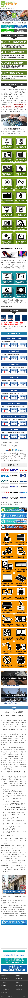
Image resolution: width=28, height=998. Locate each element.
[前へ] (2, 15)
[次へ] (25, 15)
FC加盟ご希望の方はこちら (9, 703)
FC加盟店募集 (5, 989)
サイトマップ (5, 992)
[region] (14, 15)
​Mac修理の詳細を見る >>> (8, 306)
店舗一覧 (4, 985)
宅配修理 (4, 982)
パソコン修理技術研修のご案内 (10, 685)
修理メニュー (5, 975)
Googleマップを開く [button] (14, 951)
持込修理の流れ (5, 978)
